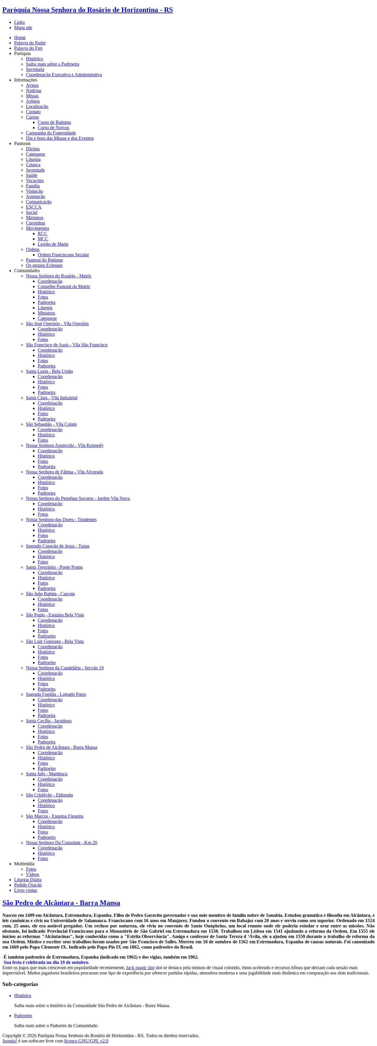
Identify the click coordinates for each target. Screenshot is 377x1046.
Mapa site (23, 27)
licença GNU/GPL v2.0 (86, 1040)
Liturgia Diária (28, 879)
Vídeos (32, 874)
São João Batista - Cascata (50, 593)
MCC (43, 238)
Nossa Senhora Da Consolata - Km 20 (61, 842)
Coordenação (50, 281)
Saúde (31, 175)
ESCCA (34, 206)
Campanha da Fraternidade (51, 132)
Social (31, 212)
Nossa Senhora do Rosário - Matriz (58, 275)
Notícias (33, 90)
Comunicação (39, 201)
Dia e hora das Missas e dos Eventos (60, 138)
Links (19, 22)
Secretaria (35, 69)
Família (33, 185)
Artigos (33, 101)
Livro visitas (25, 890)
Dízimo (33, 148)
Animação (35, 196)
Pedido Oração (28, 884)
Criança (33, 164)
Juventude (35, 169)
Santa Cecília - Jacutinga (49, 720)
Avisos (32, 85)
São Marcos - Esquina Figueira (54, 816)
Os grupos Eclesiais (44, 265)
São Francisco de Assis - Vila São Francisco (67, 344)
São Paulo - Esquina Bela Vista (55, 614)
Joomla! (9, 1040)
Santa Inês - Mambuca (46, 773)
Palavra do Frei (28, 48)
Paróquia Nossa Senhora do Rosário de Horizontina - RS (87, 10)
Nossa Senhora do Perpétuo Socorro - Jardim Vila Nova (78, 498)
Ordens (32, 249)
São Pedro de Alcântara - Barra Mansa (61, 747)
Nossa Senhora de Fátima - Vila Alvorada (64, 471)
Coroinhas (35, 222)
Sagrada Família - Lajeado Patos (56, 694)
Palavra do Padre (30, 42)
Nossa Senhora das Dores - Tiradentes (61, 519)
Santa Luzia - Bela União (49, 371)
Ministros (34, 217)
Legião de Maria (53, 244)
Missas (32, 95)
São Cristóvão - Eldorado (49, 794)
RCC (42, 233)
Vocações (35, 180)
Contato (33, 111)
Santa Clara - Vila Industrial (51, 397)
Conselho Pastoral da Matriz (64, 286)
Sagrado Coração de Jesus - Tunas (58, 545)
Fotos (43, 297)
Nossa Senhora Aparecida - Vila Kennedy (65, 445)
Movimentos (37, 228)
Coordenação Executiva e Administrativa (64, 74)
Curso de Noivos (53, 127)
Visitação (34, 191)
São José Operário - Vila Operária (57, 323)
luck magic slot (140, 967)
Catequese (35, 154)
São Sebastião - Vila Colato (51, 424)
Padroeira (46, 302)
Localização (37, 106)
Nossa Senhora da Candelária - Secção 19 (65, 667)
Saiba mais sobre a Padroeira (52, 63)
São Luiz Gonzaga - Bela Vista (55, 641)
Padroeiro (47, 635)
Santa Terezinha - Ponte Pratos (54, 567)
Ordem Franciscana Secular (63, 254)
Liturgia (33, 159)
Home (20, 37)
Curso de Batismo (54, 122)
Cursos (32, 116)
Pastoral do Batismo (44, 259)
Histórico (34, 58)
